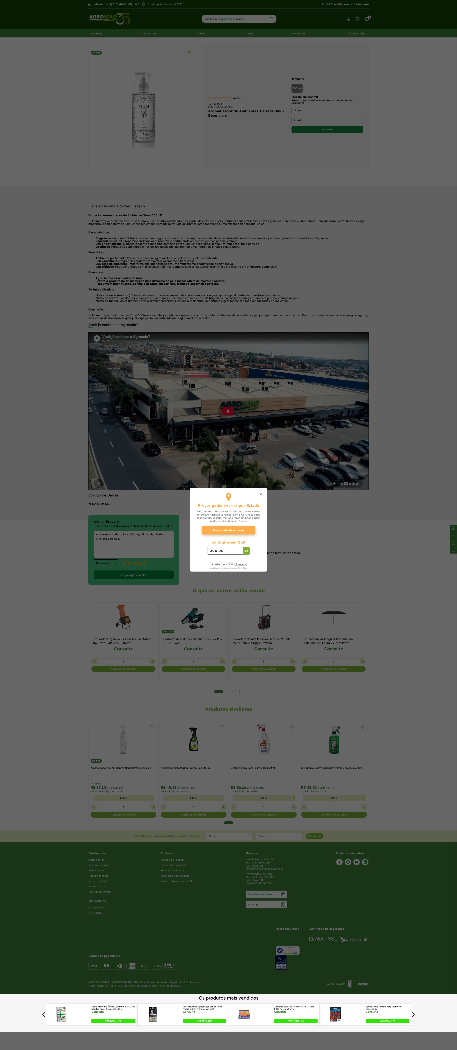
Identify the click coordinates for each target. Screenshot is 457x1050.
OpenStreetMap (240, 568)
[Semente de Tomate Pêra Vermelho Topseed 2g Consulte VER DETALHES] (335, 1022)
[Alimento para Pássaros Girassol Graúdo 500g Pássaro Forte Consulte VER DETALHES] (244, 1022)
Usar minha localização (228, 530)
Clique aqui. (240, 564)
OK (246, 550)
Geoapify (227, 568)
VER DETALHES (113, 1021)
